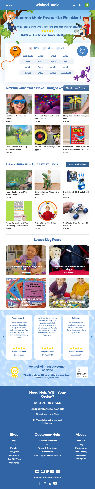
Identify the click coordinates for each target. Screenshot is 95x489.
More (76, 88)
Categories (14, 452)
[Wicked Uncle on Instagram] (50, 483)
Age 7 (65, 61)
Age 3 (65, 56)
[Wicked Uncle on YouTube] (55, 483)
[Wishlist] (74, 5)
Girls (14, 444)
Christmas (14, 463)
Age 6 (53, 61)
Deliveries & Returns (47, 441)
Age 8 (27, 67)
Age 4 (27, 61)
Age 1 (40, 56)
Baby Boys (28, 56)
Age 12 (28, 73)
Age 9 (40, 67)
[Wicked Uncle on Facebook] (40, 483)
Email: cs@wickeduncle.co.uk (47, 455)
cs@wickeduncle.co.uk (47, 409)
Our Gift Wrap (14, 459)
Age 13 (40, 73)
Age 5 (40, 61)
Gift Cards (14, 455)
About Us (81, 441)
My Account (81, 448)
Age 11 (65, 67)
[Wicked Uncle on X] (45, 483)
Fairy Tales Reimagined (80, 457)
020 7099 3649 (47, 403)
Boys (14, 441)
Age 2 (53, 56)
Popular (14, 448)
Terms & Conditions (47, 448)
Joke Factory (81, 452)
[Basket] (87, 5)
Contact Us (47, 452)
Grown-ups (66, 73)
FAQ (47, 444)
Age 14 (53, 73)
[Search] (80, 5)
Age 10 (53, 67)
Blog (81, 444)
